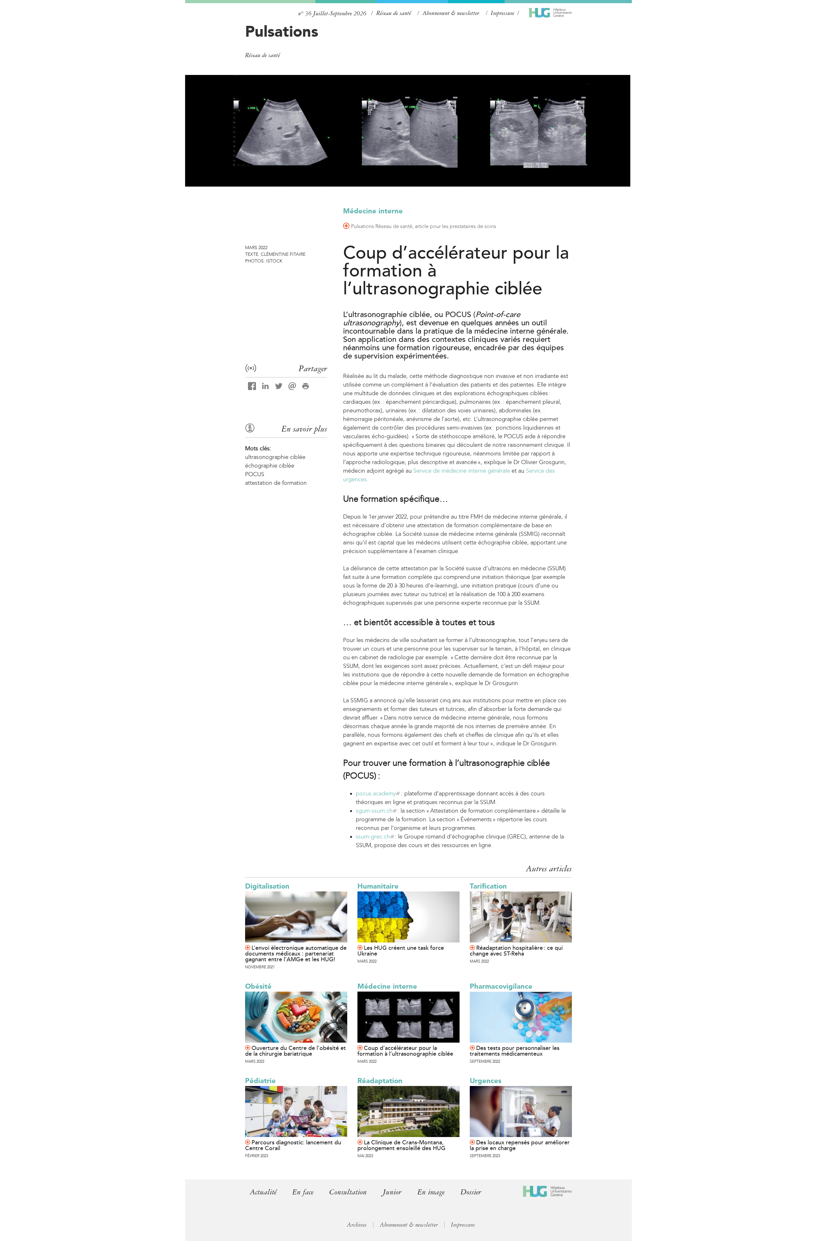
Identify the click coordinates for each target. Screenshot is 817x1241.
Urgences (485, 1080)
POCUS (254, 474)
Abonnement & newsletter (451, 13)
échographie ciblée (269, 465)
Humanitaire (378, 886)
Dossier (471, 1192)
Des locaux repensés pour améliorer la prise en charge (520, 1145)
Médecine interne (373, 211)
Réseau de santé (393, 13)
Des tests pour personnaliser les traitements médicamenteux (514, 1051)
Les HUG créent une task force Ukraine (400, 951)
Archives (357, 1224)
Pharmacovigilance (501, 986)
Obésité (258, 986)
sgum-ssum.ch (376, 810)
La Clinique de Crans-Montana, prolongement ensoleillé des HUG (401, 1145)
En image (431, 1192)
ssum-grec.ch (374, 836)
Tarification (488, 886)
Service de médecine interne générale (461, 470)
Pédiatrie (260, 1080)
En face (302, 1192)
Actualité (263, 1192)
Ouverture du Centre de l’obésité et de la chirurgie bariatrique (295, 1051)
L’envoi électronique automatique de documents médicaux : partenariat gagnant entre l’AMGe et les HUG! (296, 953)
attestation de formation (276, 482)
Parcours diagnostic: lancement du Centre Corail (293, 1145)
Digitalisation (267, 886)
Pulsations (281, 31)
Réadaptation (379, 1080)
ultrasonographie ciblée (275, 457)
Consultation (348, 1192)
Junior (392, 1192)
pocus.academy (377, 793)
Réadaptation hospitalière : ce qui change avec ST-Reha (516, 951)
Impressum (502, 13)
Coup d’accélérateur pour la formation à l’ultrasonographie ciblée (405, 1051)
